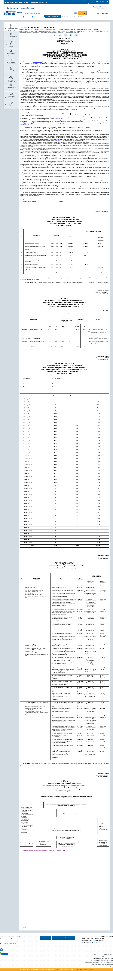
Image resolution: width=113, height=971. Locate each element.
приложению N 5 (60, 140)
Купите (56, 969)
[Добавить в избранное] (65, 35)
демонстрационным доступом (84, 969)
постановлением (37, 62)
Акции (12, 2)
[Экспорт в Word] (71, 35)
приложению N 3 (79, 121)
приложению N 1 (40, 115)
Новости (6, 2)
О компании (18, 2)
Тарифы (25, 2)
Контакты (44, 2)
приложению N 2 (59, 118)
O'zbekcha (106, 6)
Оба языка (80, 16)
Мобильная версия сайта (8, 943)
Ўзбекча (101, 6)
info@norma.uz (97, 942)
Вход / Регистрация (102, 13)
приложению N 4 (24, 124)
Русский (95, 6)
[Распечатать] (76, 35)
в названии (27, 16)
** (29, 269)
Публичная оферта (35, 2)
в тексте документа (38, 16)
